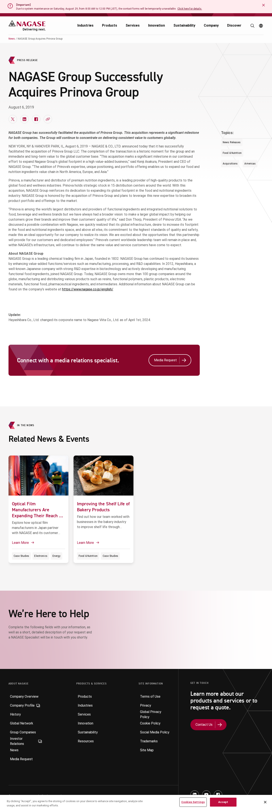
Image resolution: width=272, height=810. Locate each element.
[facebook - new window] (218, 794)
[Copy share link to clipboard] (48, 119)
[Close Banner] (263, 5)
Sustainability (184, 25)
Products (109, 25)
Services (133, 25)
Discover (234, 25)
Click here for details (189, 8)
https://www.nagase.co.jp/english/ (87, 289)
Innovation (156, 25)
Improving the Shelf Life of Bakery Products (103, 507)
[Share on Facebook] (36, 119)
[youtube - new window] (206, 794)
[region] (136, 802)
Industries (85, 25)
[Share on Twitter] (12, 119)
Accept (223, 802)
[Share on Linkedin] (24, 119)
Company (211, 25)
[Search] (252, 25)
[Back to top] (268, 786)
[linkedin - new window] (194, 794)
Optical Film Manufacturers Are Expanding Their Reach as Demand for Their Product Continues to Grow (38, 515)
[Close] (265, 802)
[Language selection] (261, 25)
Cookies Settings (193, 802)
